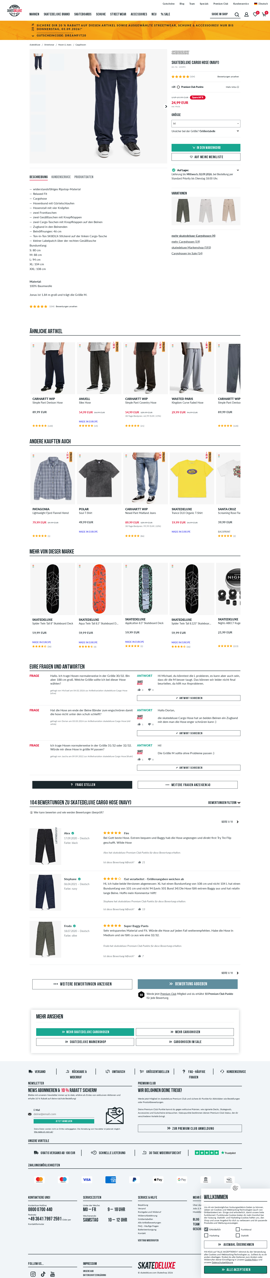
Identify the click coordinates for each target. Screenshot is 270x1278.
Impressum (90, 1264)
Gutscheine (169, 3)
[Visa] (87, 1180)
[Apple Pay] (159, 1180)
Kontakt (142, 1233)
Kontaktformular (36, 1224)
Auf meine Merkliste (209, 157)
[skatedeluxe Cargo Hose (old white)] (206, 222)
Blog (182, 3)
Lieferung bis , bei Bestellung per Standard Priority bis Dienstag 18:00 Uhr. (202, 174)
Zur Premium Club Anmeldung (193, 1129)
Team (192, 3)
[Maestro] (64, 1180)
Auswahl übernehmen (238, 1245)
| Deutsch (262, 3)
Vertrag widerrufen (148, 1240)
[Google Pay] (182, 1180)
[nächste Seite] (237, 821)
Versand (40, 1072)
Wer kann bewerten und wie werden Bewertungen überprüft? (69, 812)
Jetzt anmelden (64, 1121)
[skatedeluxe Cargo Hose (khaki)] (229, 222)
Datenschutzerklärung (94, 1275)
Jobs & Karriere (200, 1208)
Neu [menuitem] (154, 14)
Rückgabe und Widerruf (149, 1212)
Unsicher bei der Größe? (193, 131)
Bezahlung (143, 1205)
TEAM (196, 1224)
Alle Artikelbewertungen (149, 1222)
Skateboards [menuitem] (83, 14)
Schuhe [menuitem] (101, 14)
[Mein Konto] (246, 14)
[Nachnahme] (230, 1180)
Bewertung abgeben (190, 984)
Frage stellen (85, 785)
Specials (204, 3)
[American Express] (111, 1180)
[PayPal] (135, 1180)
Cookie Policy (251, 1259)
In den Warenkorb (209, 148)
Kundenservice (241, 3)
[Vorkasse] (206, 1180)
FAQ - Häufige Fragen (148, 1226)
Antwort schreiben (190, 698)
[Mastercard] (40, 1180)
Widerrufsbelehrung (147, 1215)
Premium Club (220, 3)
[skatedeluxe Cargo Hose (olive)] (183, 222)
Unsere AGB (88, 1271)
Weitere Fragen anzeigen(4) (190, 785)
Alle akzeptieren (238, 1270)
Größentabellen (157, 1072)
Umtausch (118, 1072)
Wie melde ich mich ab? (43, 1132)
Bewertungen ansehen (228, 76)
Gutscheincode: (61, 35)
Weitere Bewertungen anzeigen (85, 984)
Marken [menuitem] (34, 14)
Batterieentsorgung (147, 1229)
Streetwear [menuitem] (118, 14)
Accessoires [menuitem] (139, 14)
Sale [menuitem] (166, 14)
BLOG (196, 1220)
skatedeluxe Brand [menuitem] (57, 14)
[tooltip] (238, 87)
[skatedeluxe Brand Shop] (206, 53)
